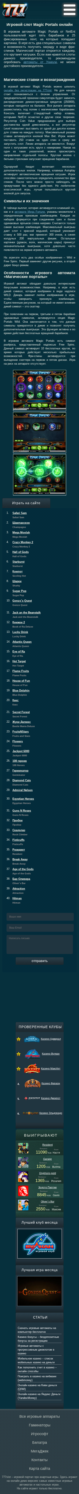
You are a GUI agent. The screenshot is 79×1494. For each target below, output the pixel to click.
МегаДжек (39, 1451)
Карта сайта (39, 1468)
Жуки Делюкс (21, 724)
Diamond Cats (19, 782)
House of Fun (18, 682)
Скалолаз (17, 832)
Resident (47, 1144)
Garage (47, 1159)
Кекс (13, 702)
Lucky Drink (17, 634)
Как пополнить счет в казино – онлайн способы (37, 1369)
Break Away (17, 861)
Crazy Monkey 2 (20, 544)
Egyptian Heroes (20, 800)
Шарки (14, 583)
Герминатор (17, 772)
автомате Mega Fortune (30, 211)
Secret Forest (18, 714)
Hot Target (16, 663)
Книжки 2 (20, 624)
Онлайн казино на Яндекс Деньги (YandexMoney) (39, 1396)
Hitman (14, 900)
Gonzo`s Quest (19, 602)
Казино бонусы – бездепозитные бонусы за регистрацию (38, 1338)
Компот (16, 573)
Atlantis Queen (19, 643)
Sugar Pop (16, 593)
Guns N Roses (19, 812)
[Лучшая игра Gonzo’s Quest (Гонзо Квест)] (39, 1278)
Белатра (39, 1442)
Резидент (16, 851)
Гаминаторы (39, 1425)
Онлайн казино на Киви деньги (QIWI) (37, 1387)
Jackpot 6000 (18, 753)
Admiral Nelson (20, 790)
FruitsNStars (18, 733)
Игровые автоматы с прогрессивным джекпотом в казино (36, 1349)
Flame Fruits (18, 673)
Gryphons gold (47, 1173)
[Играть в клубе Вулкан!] (39, 1230)
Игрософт (39, 1434)
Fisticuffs (15, 842)
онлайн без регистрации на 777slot (28, 90)
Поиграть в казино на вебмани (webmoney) (37, 1378)
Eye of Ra (16, 653)
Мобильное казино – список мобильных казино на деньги (36, 1360)
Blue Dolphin (18, 692)
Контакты (39, 1460)
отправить (40, 961)
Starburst (15, 563)
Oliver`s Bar (47, 1201)
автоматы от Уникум (40, 62)
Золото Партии (47, 1187)
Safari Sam (17, 515)
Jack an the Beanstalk (24, 614)
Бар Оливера (18, 880)
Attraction (16, 890)
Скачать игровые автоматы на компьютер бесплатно (37, 1329)
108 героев (17, 762)
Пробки (15, 822)
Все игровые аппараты (39, 1416)
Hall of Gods (18, 554)
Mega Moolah (18, 534)
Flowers (15, 743)
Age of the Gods (20, 871)
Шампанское (18, 524)
